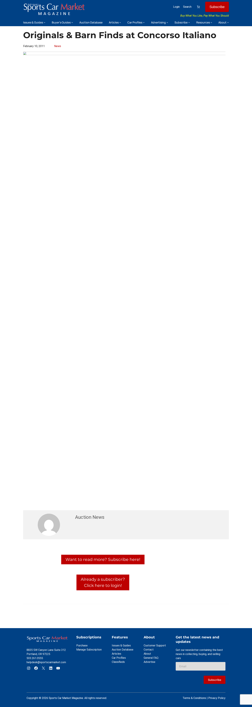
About (147, 653)
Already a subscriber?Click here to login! (103, 582)
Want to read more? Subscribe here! (102, 559)
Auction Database (122, 649)
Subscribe (217, 7)
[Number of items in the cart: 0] (198, 6)
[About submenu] (228, 22)
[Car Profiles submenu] (144, 22)
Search (187, 6)
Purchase (82, 645)
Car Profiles (119, 657)
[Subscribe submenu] (189, 22)
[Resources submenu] (211, 22)
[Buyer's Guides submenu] (72, 22)
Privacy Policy (216, 698)
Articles (116, 653)
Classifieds (118, 662)
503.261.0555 (35, 658)
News (57, 46)
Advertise (149, 662)
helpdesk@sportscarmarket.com (46, 662)
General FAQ (151, 657)
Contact (149, 649)
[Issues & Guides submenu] (44, 22)
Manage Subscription (89, 649)
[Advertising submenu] (167, 22)
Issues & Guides (121, 645)
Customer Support (155, 645)
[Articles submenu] (120, 22)
